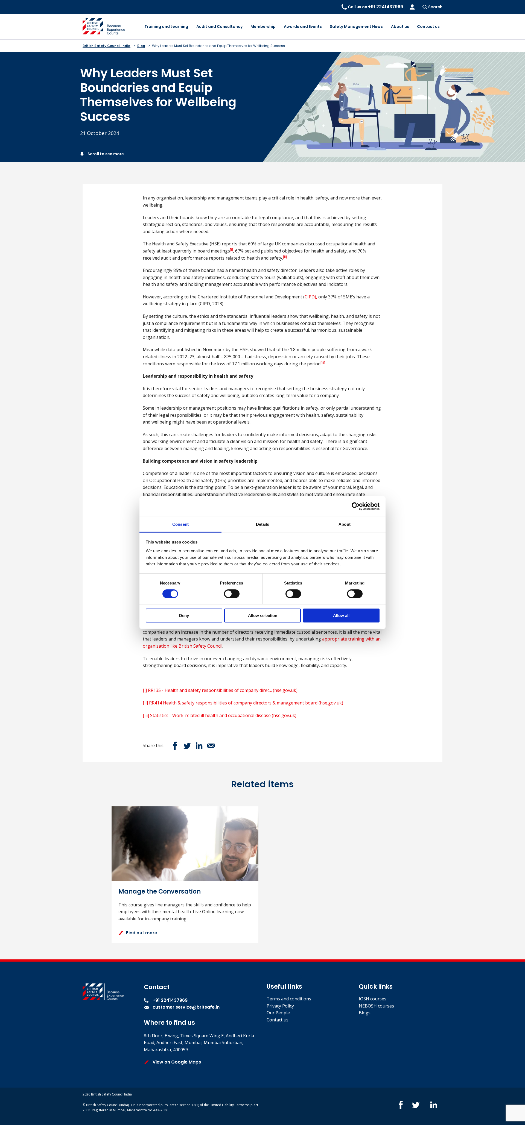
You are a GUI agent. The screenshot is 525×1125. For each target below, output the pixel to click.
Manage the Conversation (159, 891)
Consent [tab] (180, 524)
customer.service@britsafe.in (186, 1007)
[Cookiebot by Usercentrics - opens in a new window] (356, 506)
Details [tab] (262, 524)
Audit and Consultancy (219, 26)
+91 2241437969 (169, 1000)
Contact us (428, 26)
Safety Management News (356, 26)
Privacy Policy (280, 1006)
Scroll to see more (105, 154)
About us (400, 26)
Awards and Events (303, 26)
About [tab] (345, 524)
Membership (263, 26)
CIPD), (311, 297)
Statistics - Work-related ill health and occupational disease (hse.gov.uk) (223, 715)
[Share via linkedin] (199, 746)
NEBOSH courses (376, 1006)
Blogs (365, 1013)
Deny (184, 615)
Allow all (341, 615)
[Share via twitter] (187, 746)
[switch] (232, 593)
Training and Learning (166, 26)
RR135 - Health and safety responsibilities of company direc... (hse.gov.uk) (223, 690)
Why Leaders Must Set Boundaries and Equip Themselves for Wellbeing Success (218, 45)
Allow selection (262, 615)
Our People (278, 1013)
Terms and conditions (289, 999)
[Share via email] (211, 746)
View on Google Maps (176, 1062)
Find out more (141, 933)
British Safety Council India (106, 45)
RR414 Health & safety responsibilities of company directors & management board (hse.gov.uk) (246, 703)
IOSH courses (372, 999)
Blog (141, 45)
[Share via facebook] (175, 746)
